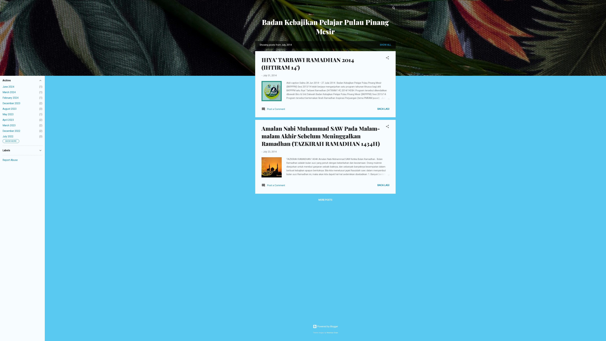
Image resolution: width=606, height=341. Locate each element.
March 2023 (9, 125)
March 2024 (9, 92)
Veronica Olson (332, 333)
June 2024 (8, 86)
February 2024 (10, 97)
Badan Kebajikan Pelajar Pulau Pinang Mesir (325, 26)
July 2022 (8, 136)
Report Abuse (10, 160)
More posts (325, 200)
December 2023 (11, 103)
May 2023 (8, 114)
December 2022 (11, 130)
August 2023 (10, 108)
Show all (385, 44)
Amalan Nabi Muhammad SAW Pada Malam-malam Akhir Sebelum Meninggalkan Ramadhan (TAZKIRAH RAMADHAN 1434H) (320, 136)
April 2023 (8, 119)
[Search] (394, 8)
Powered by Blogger (327, 326)
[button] (387, 58)
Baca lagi (383, 109)
